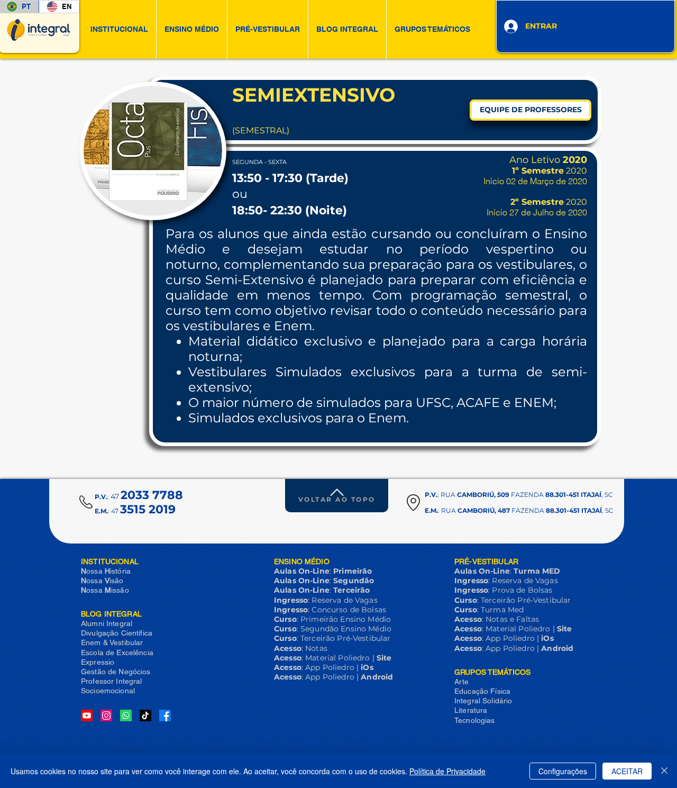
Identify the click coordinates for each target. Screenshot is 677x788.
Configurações (562, 771)
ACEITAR (627, 771)
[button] (119, 29)
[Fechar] (664, 771)
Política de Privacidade (447, 771)
